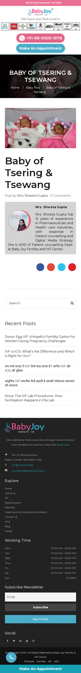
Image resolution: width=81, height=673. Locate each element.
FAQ (7, 521)
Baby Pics (33, 87)
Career (8, 531)
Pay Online (40, 619)
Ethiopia (29, 661)
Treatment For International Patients (26, 512)
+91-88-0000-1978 (44, 38)
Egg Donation (13, 502)
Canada (41, 661)
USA (56, 661)
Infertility (10, 507)
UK (49, 661)
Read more (63, 444)
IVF (6, 497)
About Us (10, 493)
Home (15, 87)
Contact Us (11, 516)
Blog (7, 526)
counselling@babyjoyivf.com (28, 470)
